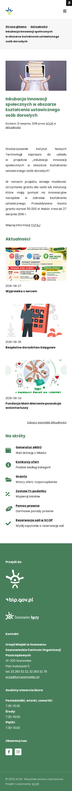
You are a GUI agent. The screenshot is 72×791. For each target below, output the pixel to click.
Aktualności (38, 27)
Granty (21, 476)
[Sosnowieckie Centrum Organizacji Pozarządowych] (9, 11)
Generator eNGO (29, 447)
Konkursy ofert (27, 462)
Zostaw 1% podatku (31, 491)
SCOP (50, 123)
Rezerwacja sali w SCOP (34, 520)
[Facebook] (9, 752)
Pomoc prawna (28, 506)
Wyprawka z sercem (21, 291)
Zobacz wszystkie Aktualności (46, 422)
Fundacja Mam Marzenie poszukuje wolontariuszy (33, 406)
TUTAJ (35, 225)
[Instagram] (18, 752)
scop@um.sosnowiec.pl (22, 677)
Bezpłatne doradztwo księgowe (30, 347)
